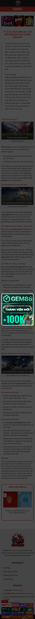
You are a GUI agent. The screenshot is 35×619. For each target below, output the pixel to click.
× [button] (30, 296)
